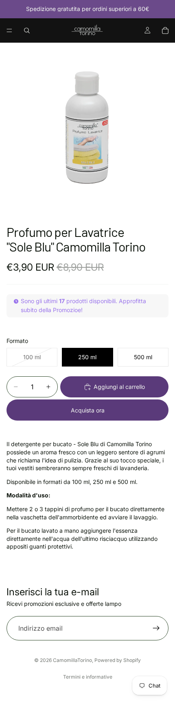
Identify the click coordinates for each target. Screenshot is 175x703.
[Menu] (9, 30)
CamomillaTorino (72, 660)
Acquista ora (88, 410)
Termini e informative (87, 677)
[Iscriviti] (156, 628)
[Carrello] (165, 30)
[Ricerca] (27, 30)
